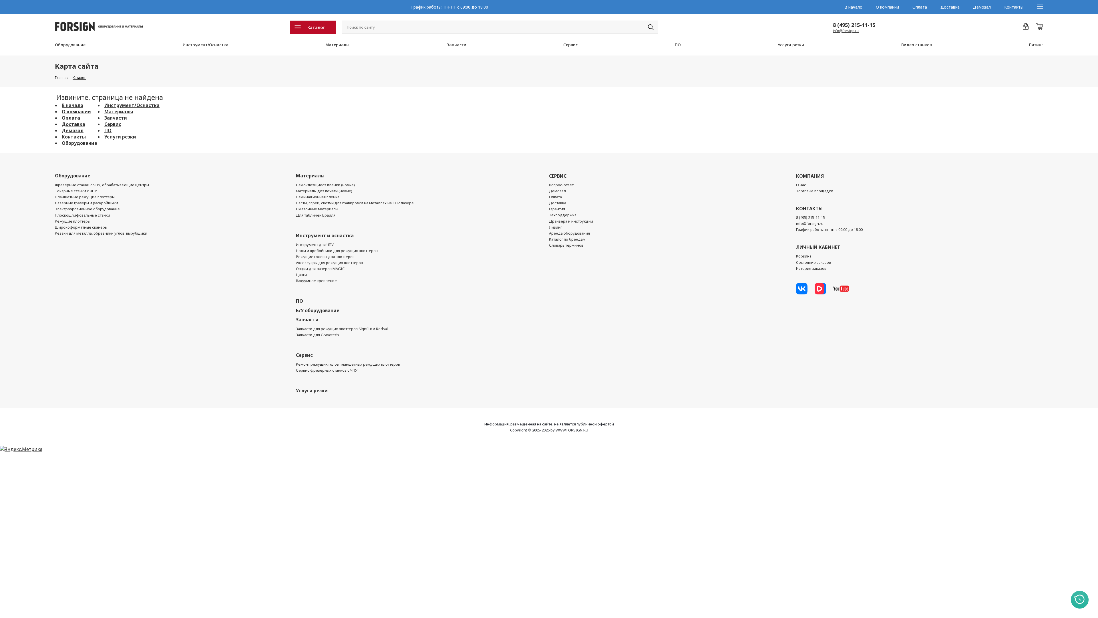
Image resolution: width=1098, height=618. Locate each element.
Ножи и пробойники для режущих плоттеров (337, 250)
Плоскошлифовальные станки (82, 215)
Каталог (316, 27)
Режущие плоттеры (72, 221)
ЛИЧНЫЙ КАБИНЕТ (818, 247)
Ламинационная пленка (317, 196)
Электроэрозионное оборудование (87, 208)
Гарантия (557, 208)
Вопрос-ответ (561, 184)
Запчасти (456, 44)
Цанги (301, 274)
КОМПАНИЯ (810, 176)
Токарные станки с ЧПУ (76, 190)
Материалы (337, 44)
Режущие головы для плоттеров (325, 256)
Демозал (982, 7)
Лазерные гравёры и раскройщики (86, 202)
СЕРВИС (557, 176)
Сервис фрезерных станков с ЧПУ (326, 370)
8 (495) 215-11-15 (854, 24)
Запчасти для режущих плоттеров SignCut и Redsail (342, 328)
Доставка (950, 7)
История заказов (811, 268)
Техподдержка (562, 214)
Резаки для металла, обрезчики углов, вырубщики (101, 233)
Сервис (570, 44)
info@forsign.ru (846, 30)
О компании (887, 7)
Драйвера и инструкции (571, 221)
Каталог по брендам (567, 239)
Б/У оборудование (317, 310)
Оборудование (70, 44)
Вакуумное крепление (316, 280)
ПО (678, 44)
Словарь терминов (566, 245)
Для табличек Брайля (315, 215)
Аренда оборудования (569, 233)
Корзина (803, 256)
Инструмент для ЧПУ (315, 244)
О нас (801, 184)
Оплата (919, 7)
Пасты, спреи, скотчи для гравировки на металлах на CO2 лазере (355, 202)
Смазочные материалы (317, 208)
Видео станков (916, 44)
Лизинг (1036, 44)
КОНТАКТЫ (809, 208)
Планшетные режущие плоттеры (85, 196)
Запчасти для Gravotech (317, 334)
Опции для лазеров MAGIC (320, 268)
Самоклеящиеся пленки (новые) (325, 184)
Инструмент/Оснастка (205, 44)
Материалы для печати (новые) (324, 190)
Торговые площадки (814, 190)
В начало (853, 7)
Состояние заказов (813, 262)
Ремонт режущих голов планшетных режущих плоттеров (348, 364)
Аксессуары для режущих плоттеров (329, 262)
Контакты (1013, 7)
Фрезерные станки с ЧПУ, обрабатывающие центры (102, 184)
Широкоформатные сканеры (81, 227)
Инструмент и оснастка (325, 235)
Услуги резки (791, 44)
